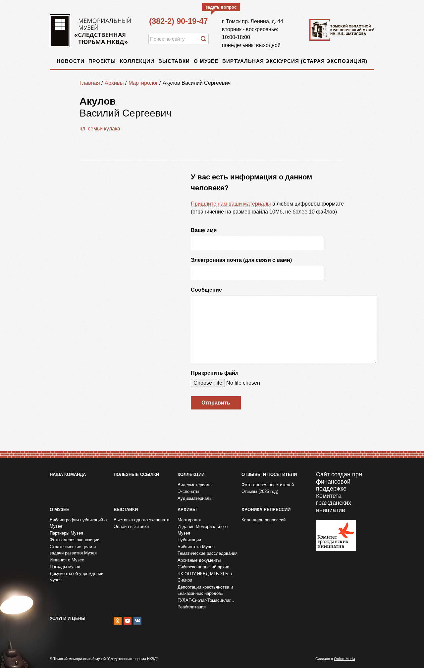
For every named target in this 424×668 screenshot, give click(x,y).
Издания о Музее (67, 559)
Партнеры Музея (66, 533)
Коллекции (137, 61)
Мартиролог (143, 83)
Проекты (102, 61)
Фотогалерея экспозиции (74, 539)
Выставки (174, 61)
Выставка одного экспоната (141, 519)
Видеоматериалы (195, 484)
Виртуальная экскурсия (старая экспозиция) (294, 61)
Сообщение (206, 290)
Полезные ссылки (136, 474)
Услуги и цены (67, 618)
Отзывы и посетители (269, 474)
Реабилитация (192, 606)
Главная (90, 83)
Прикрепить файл (214, 373)
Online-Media (344, 659)
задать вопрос (221, 7)
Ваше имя (204, 230)
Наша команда (68, 474)
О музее (206, 61)
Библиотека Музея (196, 546)
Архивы (114, 83)
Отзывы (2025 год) (259, 491)
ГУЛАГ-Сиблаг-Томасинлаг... (206, 600)
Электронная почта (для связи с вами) (241, 260)
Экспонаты (188, 491)
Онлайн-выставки (131, 526)
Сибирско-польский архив (203, 566)
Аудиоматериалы (195, 498)
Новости (70, 61)
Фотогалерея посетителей (267, 484)
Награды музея (65, 566)
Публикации (189, 539)
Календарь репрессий (263, 519)
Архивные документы (199, 560)
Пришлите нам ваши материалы (231, 204)
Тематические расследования (208, 553)
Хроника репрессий (266, 509)
